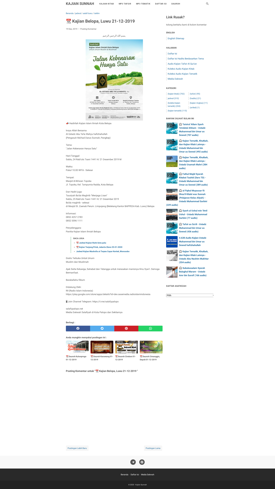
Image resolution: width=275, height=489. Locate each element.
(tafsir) (195, 94)
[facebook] (78, 328)
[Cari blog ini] (207, 3)
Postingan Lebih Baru (77, 448)
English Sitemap (176, 38)
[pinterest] (126, 328)
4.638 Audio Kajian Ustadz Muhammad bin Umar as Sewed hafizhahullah (192, 241)
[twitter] (102, 328)
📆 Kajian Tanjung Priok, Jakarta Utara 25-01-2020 (99, 247)
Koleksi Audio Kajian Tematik (182, 73)
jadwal (173, 98)
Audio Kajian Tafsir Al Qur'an (182, 63)
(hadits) (195, 98)
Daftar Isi (161, 4)
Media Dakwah (175, 78)
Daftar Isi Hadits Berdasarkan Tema (186, 58)
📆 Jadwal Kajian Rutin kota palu (91, 243)
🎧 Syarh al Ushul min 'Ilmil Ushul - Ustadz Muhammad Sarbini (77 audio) (193, 214)
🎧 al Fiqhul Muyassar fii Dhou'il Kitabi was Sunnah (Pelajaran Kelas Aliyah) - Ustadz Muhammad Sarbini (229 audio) (186, 197)
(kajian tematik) (177, 111)
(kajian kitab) (176, 94)
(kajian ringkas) (199, 103)
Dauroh (175, 4)
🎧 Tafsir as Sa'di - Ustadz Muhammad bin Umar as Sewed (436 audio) (192, 228)
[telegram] (133, 462)
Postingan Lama (153, 448)
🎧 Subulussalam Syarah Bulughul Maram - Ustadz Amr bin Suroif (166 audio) (193, 272)
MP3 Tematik (143, 4)
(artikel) (195, 107)
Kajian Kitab (106, 4)
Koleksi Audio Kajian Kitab (181, 68)
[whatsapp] (150, 328)
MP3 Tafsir (125, 4)
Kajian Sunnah (80, 4)
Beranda (124, 474)
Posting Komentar (88, 29)
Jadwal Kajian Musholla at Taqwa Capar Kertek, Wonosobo (102, 251)
